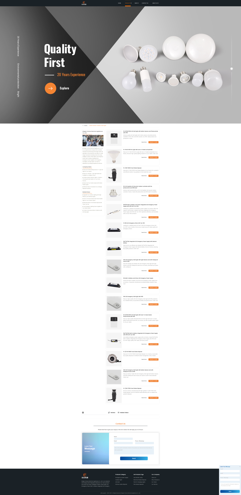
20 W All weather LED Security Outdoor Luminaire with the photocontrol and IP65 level (137, 187)
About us (154, 3)
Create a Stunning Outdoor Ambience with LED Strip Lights (92, 211)
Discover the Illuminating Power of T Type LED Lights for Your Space (93, 170)
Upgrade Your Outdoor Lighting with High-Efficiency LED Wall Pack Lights (92, 195)
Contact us (145, 3)
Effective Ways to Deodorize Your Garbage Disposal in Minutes (92, 187)
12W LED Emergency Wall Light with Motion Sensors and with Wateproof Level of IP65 (138, 370)
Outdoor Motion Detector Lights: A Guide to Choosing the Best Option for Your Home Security (92, 179)
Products (127, 3)
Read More (144, 142)
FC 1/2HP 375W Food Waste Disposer (132, 388)
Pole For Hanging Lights (139, 482)
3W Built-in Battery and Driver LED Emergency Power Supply (138, 278)
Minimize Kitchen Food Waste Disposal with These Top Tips (92, 203)
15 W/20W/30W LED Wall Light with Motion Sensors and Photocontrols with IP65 (140, 132)
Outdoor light (118, 480)
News (136, 3)
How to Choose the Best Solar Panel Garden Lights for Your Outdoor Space (93, 199)
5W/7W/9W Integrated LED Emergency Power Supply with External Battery (139, 242)
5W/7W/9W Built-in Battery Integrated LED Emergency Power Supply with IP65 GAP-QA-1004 (140, 334)
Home (119, 3)
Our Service (154, 484)
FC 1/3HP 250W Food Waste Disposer (132, 168)
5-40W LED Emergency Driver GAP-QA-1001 (134, 223)
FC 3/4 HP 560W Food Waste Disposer (132, 351)
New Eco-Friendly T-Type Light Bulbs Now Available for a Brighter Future (92, 174)
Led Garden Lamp (138, 477)
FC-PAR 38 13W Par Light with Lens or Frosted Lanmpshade (137, 149)
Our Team (154, 482)
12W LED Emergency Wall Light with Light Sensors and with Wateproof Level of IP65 (140, 260)
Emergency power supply (121, 477)
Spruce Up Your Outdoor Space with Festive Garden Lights (92, 183)
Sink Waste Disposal (139, 484)
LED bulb (117, 482)
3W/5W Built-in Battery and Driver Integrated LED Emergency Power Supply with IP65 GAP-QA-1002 (140, 205)
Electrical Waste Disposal (140, 480)
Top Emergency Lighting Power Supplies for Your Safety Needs (92, 207)
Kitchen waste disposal (121, 484)
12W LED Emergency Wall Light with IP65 (133, 296)
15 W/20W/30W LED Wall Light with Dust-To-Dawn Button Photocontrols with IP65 (137, 315)
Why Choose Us (155, 480)
